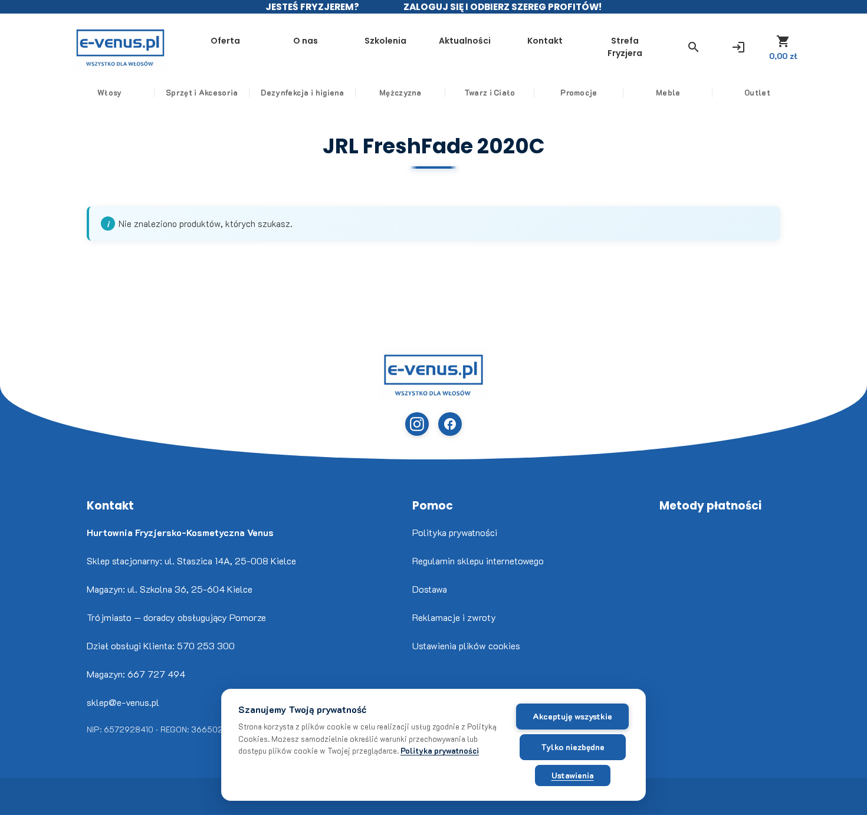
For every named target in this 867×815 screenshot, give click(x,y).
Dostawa (429, 589)
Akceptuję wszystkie (572, 716)
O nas (305, 41)
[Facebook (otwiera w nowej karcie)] (450, 424)
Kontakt (545, 41)
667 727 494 (156, 674)
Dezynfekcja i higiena (302, 92)
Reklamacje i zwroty (454, 617)
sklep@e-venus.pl (123, 702)
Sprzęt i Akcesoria (202, 92)
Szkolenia (385, 41)
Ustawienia (572, 775)
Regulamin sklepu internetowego (478, 560)
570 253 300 (206, 645)
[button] (693, 47)
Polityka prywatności (454, 532)
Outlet (757, 92)
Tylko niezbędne (573, 746)
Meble (668, 92)
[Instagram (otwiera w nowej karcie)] (417, 424)
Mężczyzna (400, 92)
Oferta (225, 41)
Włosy (109, 92)
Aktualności (465, 41)
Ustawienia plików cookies (466, 645)
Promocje (578, 92)
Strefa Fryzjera (624, 47)
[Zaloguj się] (738, 47)
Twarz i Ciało (489, 92)
